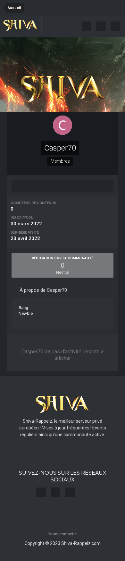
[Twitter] (101, 26)
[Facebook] (86, 26)
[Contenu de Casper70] (62, 186)
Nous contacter (62, 533)
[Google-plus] (115, 26)
